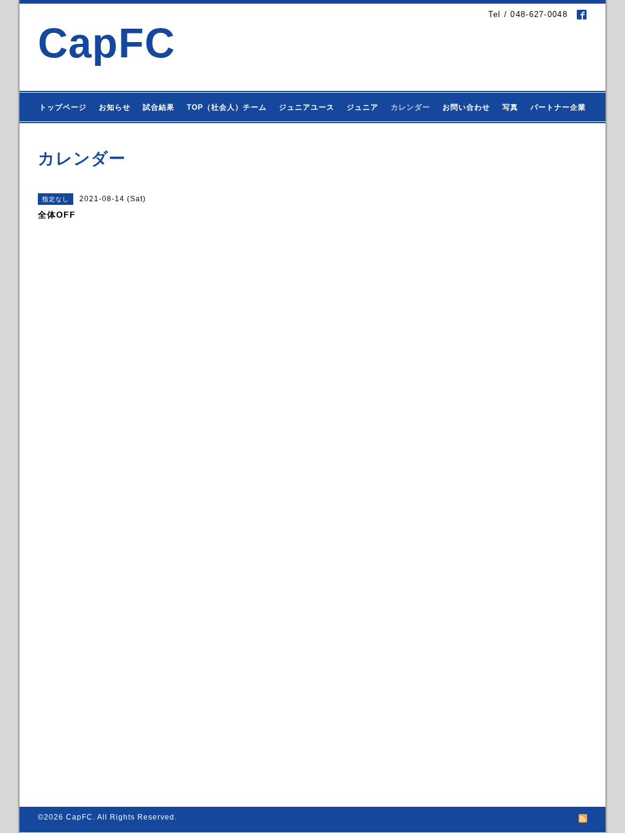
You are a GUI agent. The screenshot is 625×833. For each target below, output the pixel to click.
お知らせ (115, 107)
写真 (510, 107)
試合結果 (159, 107)
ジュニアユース (306, 107)
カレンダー (410, 107)
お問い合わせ (466, 107)
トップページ (63, 107)
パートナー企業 (558, 107)
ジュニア (362, 107)
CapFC (106, 43)
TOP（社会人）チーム (227, 107)
